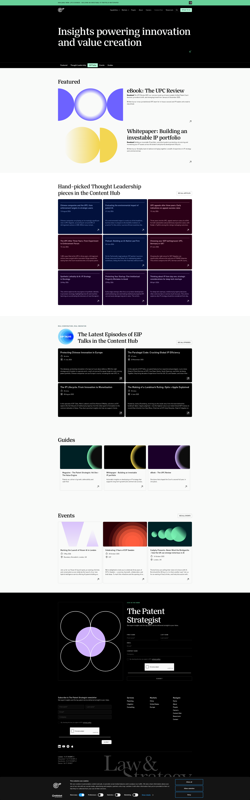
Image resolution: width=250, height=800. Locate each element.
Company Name (132, 651)
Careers (148, 10)
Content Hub (158, 10)
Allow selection (189, 788)
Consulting (130, 707)
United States (154, 704)
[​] (177, 10)
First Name (131, 634)
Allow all (189, 782)
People (133, 10)
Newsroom (169, 10)
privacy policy (156, 659)
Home (175, 701)
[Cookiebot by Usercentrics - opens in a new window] (57, 796)
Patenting (130, 701)
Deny (189, 795)
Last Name (164, 634)
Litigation (130, 704)
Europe (152, 707)
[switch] (100, 794)
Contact (175, 719)
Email (129, 642)
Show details (146, 795)
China (152, 701)
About (141, 10)
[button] (114, 10)
